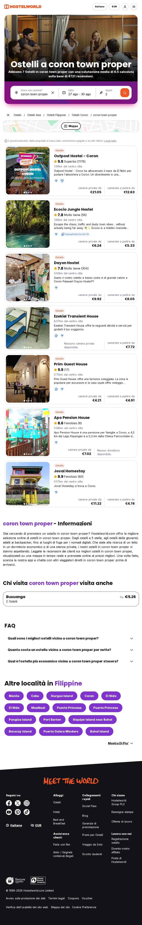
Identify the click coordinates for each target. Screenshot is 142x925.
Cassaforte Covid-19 (77, 234)
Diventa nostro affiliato (120, 850)
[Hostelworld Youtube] (9, 812)
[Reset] (52, 92)
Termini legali (56, 898)
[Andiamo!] (124, 92)
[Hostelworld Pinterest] (18, 812)
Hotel (56, 811)
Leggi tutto (110, 140)
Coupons (73, 898)
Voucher (87, 898)
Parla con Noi (61, 844)
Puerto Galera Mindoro (60, 731)
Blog (85, 815)
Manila (14, 696)
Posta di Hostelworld (118, 860)
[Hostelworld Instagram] (27, 803)
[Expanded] (8, 115)
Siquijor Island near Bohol (92, 719)
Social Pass (89, 806)
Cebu (35, 696)
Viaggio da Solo (92, 844)
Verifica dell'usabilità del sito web (27, 907)
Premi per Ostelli (92, 834)
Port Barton (52, 719)
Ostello (59, 150)
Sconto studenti (92, 854)
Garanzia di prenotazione (90, 825)
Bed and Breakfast (59, 821)
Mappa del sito (60, 907)
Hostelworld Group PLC (118, 802)
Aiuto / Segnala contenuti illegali (63, 854)
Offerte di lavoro (121, 821)
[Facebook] (9, 803)
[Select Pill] (125, 6)
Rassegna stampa (122, 811)
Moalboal (38, 708)
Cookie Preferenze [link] (84, 907)
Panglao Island (20, 719)
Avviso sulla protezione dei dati (25, 898)
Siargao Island (62, 696)
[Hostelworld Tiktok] (27, 812)
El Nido (111, 696)
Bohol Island (99, 731)
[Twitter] (18, 803)
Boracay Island (20, 731)
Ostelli (57, 802)
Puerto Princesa (69, 708)
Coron (89, 696)
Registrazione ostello (120, 840)
